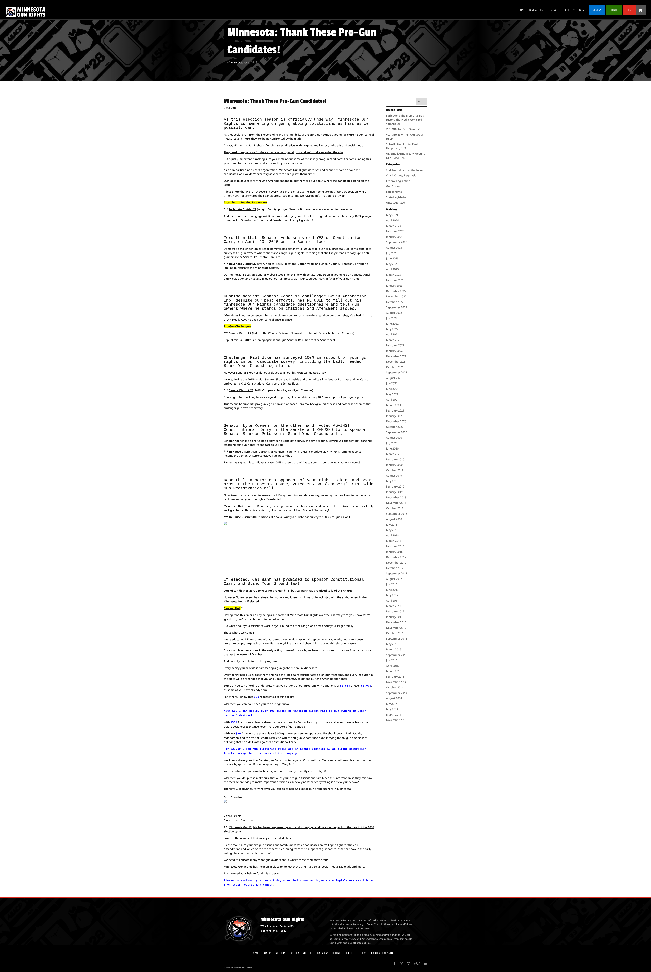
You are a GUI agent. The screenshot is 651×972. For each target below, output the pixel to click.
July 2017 (391, 584)
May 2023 (392, 264)
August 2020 (394, 438)
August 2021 (394, 378)
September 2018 (396, 514)
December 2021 (396, 356)
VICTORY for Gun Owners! (403, 129)
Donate (613, 10)
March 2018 (393, 541)
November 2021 (396, 361)
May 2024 (392, 215)
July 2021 (391, 383)
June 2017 (392, 590)
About (568, 10)
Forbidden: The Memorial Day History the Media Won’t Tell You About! (405, 120)
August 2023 (394, 247)
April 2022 (392, 334)
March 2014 (393, 714)
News (554, 10)
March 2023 (393, 275)
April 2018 (392, 535)
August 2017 (394, 579)
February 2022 (395, 345)
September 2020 (396, 432)
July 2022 (391, 318)
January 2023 (394, 285)
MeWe (255, 953)
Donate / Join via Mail (382, 953)
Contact (337, 953)
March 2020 (393, 454)
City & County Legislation (402, 175)
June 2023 (392, 258)
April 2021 (392, 399)
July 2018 (391, 524)
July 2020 (391, 443)
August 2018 (394, 519)
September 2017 (396, 573)
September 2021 (396, 372)
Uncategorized (395, 202)
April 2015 (392, 666)
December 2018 (396, 497)
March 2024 (393, 226)
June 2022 (392, 323)
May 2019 (392, 481)
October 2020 (394, 427)
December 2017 (396, 557)
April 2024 (392, 220)
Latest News (394, 192)
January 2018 (394, 552)
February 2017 (395, 611)
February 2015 (395, 676)
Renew (597, 10)
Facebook (280, 953)
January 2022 (394, 351)
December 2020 (396, 421)
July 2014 (391, 704)
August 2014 (394, 698)
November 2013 (396, 720)
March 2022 (393, 340)
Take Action (536, 10)
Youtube (308, 953)
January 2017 (394, 617)
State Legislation (396, 197)
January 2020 (394, 465)
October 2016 (394, 633)
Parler (267, 953)
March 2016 (393, 649)
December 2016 (396, 622)
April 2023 (392, 269)
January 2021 (394, 416)
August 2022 (394, 313)
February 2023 (395, 280)
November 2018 (396, 503)
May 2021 (392, 394)
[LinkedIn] (417, 964)
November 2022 (396, 296)
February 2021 (395, 410)
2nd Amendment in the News (404, 170)
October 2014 (394, 687)
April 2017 (392, 600)
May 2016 (392, 644)
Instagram (322, 953)
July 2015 (391, 660)
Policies (350, 953)
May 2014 (392, 709)
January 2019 (394, 492)
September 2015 (396, 655)
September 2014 (396, 693)
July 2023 (391, 253)
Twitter (294, 953)
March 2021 (393, 405)
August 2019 (394, 476)
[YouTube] (425, 964)
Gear (582, 10)
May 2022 (392, 329)
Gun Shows (393, 186)
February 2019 (395, 486)
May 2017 (392, 595)
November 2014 (396, 682)
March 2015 (393, 671)
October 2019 (394, 470)
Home (522, 10)
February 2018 (395, 546)
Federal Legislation (398, 181)
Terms (362, 953)
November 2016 (396, 628)
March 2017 (393, 606)
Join (628, 10)
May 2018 (392, 530)
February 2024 (395, 231)
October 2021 (394, 367)
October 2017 (394, 568)
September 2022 (396, 307)
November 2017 (396, 562)
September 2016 (396, 638)
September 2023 (396, 242)
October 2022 (394, 302)
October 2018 (394, 508)
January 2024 (394, 237)
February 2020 (395, 459)
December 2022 (396, 291)
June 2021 (392, 389)
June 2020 (392, 448)
